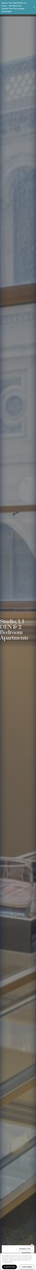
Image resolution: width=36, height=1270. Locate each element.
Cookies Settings (27, 1267)
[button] (33, 7)
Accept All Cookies (9, 1267)
